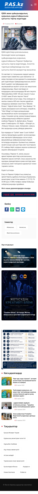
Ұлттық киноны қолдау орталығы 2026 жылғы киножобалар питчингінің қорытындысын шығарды (19, 260)
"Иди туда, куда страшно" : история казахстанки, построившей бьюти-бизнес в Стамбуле (24, 380)
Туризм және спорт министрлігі (14, 461)
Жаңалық (19, 24)
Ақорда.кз (26, 466)
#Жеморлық (10, 227)
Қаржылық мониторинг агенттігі (15, 438)
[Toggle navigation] (36, 4)
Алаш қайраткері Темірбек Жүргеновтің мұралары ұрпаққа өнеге (24, 415)
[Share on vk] (18, 209)
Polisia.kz (23, 472)
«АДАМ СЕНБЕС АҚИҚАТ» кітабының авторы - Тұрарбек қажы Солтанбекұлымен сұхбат (24, 405)
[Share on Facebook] (7, 209)
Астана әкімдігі (9, 455)
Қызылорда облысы (10, 466)
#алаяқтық (22, 227)
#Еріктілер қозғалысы (13, 233)
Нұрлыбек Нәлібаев (10, 444)
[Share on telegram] (23, 209)
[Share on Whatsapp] (12, 209)
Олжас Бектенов (9, 472)
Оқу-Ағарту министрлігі (11, 449)
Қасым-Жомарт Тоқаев (11, 433)
